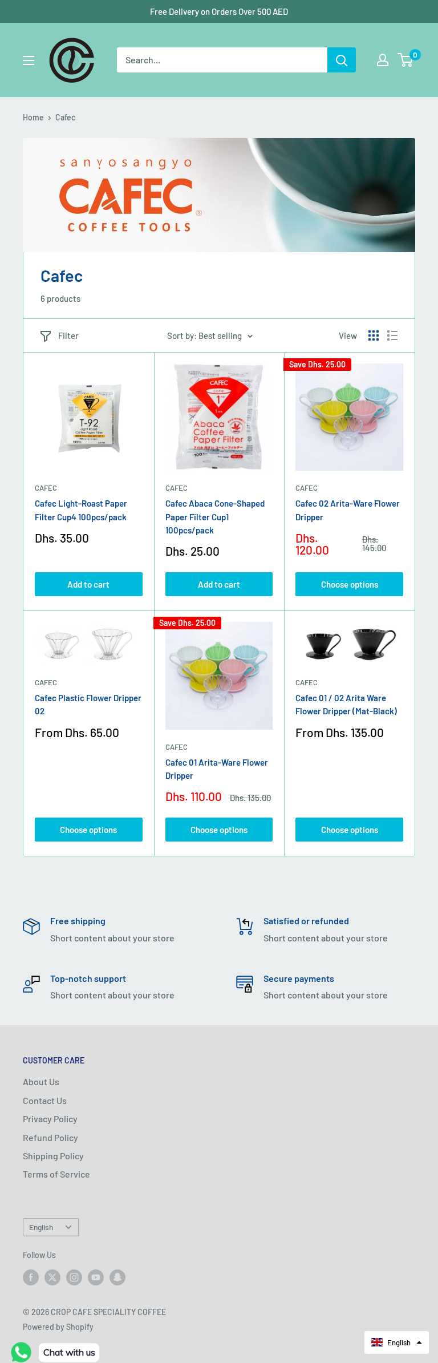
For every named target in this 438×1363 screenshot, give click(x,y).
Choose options (349, 584)
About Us (41, 1081)
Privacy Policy (50, 1118)
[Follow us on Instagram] (74, 1277)
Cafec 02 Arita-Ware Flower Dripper (347, 509)
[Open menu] (28, 60)
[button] (396, 1342)
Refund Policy (50, 1137)
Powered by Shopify (58, 1327)
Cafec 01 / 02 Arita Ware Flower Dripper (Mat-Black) (346, 704)
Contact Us (45, 1100)
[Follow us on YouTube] (96, 1277)
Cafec (65, 117)
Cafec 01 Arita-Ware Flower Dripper (216, 768)
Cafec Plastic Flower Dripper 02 (88, 704)
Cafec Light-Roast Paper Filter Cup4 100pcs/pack (81, 509)
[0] (406, 60)
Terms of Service (56, 1173)
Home (33, 117)
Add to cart (88, 584)
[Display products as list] (392, 335)
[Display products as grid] (373, 335)
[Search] (341, 59)
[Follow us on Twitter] (52, 1277)
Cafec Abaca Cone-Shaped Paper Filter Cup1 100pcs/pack (215, 516)
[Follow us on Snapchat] (117, 1277)
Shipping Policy (53, 1155)
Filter (68, 335)
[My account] (382, 60)
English (41, 1227)
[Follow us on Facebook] (31, 1277)
